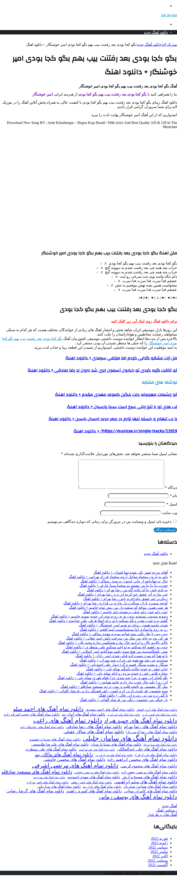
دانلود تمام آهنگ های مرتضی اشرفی (75, 765)
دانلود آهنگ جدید (156, 32)
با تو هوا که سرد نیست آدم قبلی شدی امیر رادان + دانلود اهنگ (121, 656)
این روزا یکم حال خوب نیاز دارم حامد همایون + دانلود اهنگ (124, 682)
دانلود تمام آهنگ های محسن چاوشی (74, 759)
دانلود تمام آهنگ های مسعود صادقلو (37, 772)
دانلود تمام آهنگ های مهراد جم (49, 777)
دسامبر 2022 (158, 847)
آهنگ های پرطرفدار (162, 815)
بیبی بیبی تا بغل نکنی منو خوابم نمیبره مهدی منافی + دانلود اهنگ (120, 634)
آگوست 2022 (158, 865)
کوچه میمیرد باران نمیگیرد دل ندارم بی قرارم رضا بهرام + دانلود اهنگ (115, 603)
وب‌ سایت (169, 513)
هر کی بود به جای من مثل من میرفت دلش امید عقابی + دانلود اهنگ (117, 638)
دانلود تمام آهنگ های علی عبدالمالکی (147, 749)
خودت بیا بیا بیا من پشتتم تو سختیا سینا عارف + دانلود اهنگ (124, 586)
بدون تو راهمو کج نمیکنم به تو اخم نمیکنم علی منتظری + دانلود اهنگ (116, 647)
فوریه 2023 (159, 838)
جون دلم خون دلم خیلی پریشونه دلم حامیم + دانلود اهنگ (125, 612)
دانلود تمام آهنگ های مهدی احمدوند (93, 777)
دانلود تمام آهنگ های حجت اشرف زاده (32, 714)
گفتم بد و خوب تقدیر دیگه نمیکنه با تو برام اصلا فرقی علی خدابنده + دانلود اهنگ (108, 621)
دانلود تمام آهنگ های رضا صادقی (94, 726)
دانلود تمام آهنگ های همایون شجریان (150, 786)
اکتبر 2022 (160, 856)
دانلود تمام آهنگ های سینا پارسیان (116, 744)
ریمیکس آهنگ (166, 810)
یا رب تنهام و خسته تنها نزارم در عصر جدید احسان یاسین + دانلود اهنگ (113, 419)
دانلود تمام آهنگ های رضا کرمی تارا (151, 732)
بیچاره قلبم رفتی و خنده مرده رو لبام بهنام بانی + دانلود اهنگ (122, 673)
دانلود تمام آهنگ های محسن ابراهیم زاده (142, 759)
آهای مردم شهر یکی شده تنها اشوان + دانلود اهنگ (131, 572)
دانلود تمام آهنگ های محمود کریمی (148, 766)
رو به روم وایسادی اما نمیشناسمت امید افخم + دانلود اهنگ (124, 629)
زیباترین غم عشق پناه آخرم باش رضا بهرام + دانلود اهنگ (125, 599)
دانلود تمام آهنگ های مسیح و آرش (149, 777)
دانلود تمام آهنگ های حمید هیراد (140, 720)
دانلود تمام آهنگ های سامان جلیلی (130, 738)
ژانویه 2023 (159, 843)
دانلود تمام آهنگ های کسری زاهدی (94, 791)
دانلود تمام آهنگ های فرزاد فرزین (114, 755)
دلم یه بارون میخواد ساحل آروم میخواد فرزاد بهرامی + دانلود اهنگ (118, 577)
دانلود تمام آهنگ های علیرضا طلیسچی (59, 744)
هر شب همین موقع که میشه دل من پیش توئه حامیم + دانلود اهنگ (118, 607)
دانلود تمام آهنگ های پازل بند (102, 786)
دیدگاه (171, 487)
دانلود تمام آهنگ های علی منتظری (51, 749)
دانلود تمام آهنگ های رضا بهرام (150, 726)
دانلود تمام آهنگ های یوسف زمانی (138, 797)
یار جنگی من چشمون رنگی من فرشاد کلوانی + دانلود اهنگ (124, 700)
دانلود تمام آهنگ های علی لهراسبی (97, 749)
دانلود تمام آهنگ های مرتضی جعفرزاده (149, 772)
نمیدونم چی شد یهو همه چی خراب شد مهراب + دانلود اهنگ (124, 660)
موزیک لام (169, 44)
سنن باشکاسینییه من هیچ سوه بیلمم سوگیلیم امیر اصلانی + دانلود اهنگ (115, 651)
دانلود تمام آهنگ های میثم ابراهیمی (145, 781)
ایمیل (171, 504)
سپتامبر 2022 (158, 860)
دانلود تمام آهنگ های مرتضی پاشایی (96, 772)
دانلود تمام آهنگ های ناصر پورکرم (48, 782)
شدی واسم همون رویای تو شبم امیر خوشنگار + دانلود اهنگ (123, 625)
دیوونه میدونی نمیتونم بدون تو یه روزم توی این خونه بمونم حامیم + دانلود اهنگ (109, 616)
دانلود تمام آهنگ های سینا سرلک (160, 744)
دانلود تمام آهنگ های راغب (67, 720)
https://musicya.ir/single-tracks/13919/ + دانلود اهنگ (125, 431)
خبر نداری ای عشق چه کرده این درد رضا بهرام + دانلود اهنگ (122, 594)
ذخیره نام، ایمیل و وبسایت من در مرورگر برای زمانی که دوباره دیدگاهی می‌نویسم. (109, 521)
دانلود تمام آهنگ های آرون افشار (156, 709)
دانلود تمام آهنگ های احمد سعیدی (110, 709)
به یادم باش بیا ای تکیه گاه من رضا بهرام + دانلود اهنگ (127, 590)
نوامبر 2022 (159, 852)
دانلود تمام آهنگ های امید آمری (123, 715)
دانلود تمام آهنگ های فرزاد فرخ (156, 755)
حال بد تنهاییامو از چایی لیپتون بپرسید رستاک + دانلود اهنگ (124, 581)
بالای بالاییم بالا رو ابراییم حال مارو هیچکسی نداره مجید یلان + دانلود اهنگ (113, 643)
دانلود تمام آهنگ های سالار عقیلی (94, 731)
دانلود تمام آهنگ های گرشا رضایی (35, 791)
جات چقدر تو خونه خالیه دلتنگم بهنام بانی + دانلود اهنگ (127, 669)
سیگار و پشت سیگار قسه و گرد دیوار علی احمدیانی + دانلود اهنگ (119, 665)
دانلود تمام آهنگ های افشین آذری (159, 714)
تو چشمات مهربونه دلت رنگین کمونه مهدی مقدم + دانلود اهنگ (116, 394)
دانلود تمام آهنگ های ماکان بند (64, 754)
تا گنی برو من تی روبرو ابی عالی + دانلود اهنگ (133, 695)
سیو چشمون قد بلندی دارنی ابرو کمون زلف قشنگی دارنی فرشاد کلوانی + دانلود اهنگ (103, 691)
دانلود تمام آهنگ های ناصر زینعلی (91, 782)
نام (173, 496)
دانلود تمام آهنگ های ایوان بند (83, 714)
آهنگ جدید (169, 806)
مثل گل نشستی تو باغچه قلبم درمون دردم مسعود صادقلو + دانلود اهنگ (114, 687)
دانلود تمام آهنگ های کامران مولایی (150, 791)
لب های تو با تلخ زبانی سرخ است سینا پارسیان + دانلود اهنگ (122, 407)
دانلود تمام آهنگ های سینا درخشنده (55, 739)
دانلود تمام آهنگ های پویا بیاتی (59, 786)
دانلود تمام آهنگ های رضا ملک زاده (42, 727)
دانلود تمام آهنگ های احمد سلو (48, 709)
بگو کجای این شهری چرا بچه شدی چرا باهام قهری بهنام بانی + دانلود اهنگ (112, 678)
